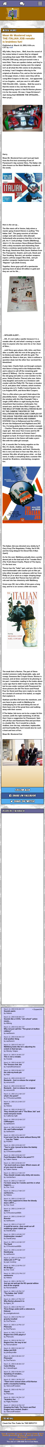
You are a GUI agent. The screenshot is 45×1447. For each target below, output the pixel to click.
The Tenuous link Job (13, 1064)
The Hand (8, 1244)
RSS (10, 1439)
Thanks (7, 1392)
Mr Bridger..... (9, 1268)
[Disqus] (22, 907)
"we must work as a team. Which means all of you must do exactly (21, 1166)
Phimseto (8, 1327)
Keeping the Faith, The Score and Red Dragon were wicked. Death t (20, 1408)
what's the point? (11, 1096)
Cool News (11, 1434)
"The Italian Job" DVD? (13, 1293)
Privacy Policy (19, 1439)
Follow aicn (22, 790)
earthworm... (9, 1193)
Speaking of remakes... (13, 1374)
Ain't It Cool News (27, 14)
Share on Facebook (24, 795)
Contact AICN (31, 1439)
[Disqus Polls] (22, 844)
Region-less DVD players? (15, 1335)
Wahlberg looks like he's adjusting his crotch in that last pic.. (19, 1048)
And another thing (11, 1039)
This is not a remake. (12, 1057)
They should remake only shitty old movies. (22, 1175)
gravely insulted (10, 1319)
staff (11, 47)
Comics (22, 1435)
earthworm (8, 1275)
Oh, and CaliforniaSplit (13, 1129)
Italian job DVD (10, 1350)
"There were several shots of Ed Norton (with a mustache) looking (20, 1383)
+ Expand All (37, 1009)
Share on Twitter (23, 801)
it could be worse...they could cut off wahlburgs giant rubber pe (19, 1227)
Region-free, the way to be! (15, 1342)
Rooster (7, 1218)
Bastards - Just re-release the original (19, 1080)
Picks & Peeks (32, 1434)
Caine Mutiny (9, 1366)
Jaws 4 (7, 1211)
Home (4, 1434)
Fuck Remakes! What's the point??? (19, 1157)
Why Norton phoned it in (14, 1301)
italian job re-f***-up (12, 1260)
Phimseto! (8, 1358)
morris (6, 1104)
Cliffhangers (9, 1121)
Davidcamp (8, 1252)
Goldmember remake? (13, 1236)
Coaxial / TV (21, 1434)
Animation (14, 1435)
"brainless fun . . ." (11, 1399)
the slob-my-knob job (13, 1072)
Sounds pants (9, 1011)
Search (28, 1435)
